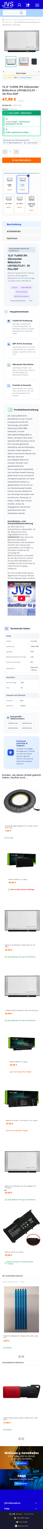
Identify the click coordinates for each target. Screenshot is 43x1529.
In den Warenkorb (21, 160)
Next (23, 1356)
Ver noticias (21, 1463)
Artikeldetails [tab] (14, 231)
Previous (19, 1356)
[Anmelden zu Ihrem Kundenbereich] (19, 6)
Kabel (22, 1282)
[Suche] (21, 12)
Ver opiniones (21, 1483)
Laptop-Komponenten (10, 1282)
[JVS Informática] (7, 5)
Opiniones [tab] (12, 238)
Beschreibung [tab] (14, 224)
